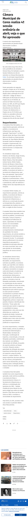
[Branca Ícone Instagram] (18, 501)
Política (4, 418)
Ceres (15, 410)
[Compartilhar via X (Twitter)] (7, 423)
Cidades (4, 416)
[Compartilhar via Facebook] (3, 423)
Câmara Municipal (7, 410)
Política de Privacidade (14, 511)
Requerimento (16, 413)
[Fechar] (26, 508)
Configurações (7, 515)
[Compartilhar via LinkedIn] (10, 423)
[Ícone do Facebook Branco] (21, 501)
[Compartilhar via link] (14, 423)
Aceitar (20, 515)
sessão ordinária (7, 413)
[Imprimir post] (17, 423)
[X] (23, 501)
